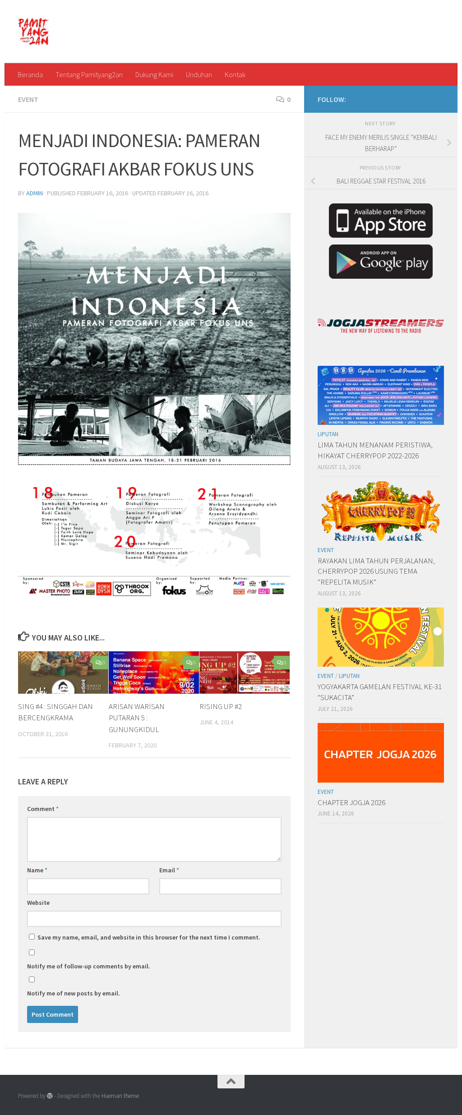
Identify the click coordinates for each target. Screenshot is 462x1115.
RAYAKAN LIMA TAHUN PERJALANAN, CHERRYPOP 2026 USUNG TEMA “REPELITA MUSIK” (376, 571)
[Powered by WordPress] (50, 1096)
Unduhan (199, 74)
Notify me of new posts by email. (73, 993)
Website (38, 902)
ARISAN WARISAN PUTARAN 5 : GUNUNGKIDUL (137, 717)
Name (37, 870)
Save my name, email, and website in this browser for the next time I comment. (148, 937)
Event (28, 99)
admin (34, 193)
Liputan (328, 434)
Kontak (235, 74)
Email (169, 870)
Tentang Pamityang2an (89, 74)
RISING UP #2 (220, 706)
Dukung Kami (154, 74)
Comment (43, 809)
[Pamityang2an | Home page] (33, 31)
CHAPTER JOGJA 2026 (351, 802)
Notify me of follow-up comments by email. (88, 966)
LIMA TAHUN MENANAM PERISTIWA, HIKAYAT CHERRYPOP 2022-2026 (375, 450)
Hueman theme (120, 1096)
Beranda (30, 74)
